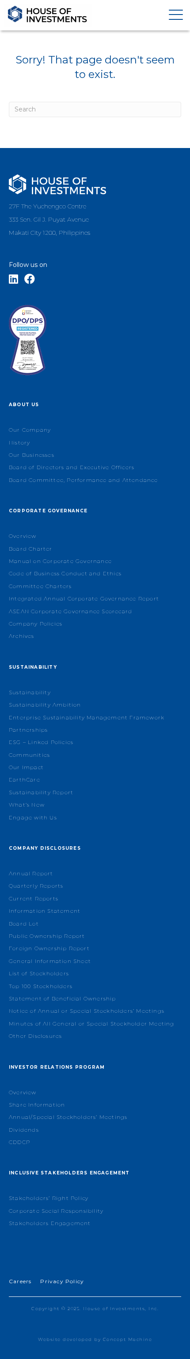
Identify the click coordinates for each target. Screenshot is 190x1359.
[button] (173, 15)
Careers (20, 1281)
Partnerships (28, 729)
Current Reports (33, 898)
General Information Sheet (50, 961)
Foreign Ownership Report (49, 948)
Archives (21, 636)
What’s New (27, 804)
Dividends (24, 1129)
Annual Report (31, 873)
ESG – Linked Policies (41, 742)
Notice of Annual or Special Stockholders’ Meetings (86, 1010)
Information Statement (44, 910)
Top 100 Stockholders (40, 986)
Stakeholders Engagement (50, 1223)
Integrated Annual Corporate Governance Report (84, 598)
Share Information (37, 1104)
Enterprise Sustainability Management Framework (86, 717)
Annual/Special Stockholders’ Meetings (68, 1117)
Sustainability (30, 692)
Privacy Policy (62, 1281)
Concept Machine (127, 1339)
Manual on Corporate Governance (60, 561)
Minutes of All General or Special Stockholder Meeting (92, 1023)
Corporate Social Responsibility (56, 1210)
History (19, 442)
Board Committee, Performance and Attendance (83, 480)
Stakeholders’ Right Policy (48, 1198)
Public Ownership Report (47, 936)
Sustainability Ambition (45, 704)
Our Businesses (31, 455)
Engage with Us (33, 817)
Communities (29, 755)
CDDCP (19, 1142)
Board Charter (31, 548)
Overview (23, 536)
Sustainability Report (41, 792)
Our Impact (26, 767)
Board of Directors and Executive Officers (71, 467)
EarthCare (24, 779)
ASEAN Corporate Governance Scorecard (70, 611)
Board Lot (24, 923)
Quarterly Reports (36, 885)
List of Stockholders (39, 973)
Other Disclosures (35, 1036)
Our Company (30, 429)
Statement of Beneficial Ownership (62, 998)
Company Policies (35, 623)
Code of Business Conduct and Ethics (65, 573)
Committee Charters (40, 586)
